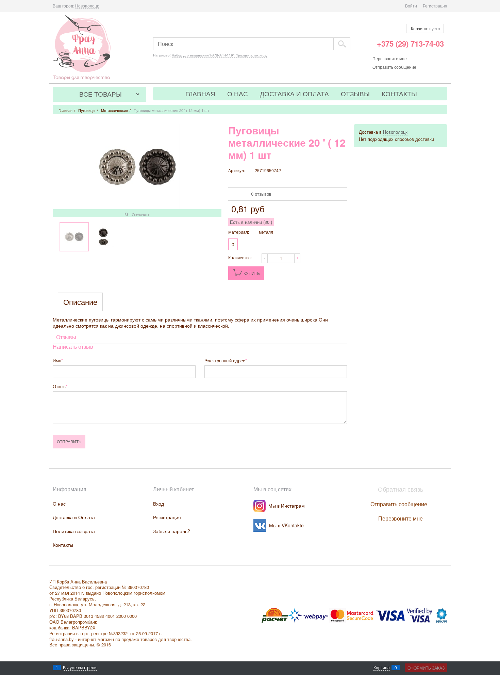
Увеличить (141, 214)
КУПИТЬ (252, 273)
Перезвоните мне (389, 58)
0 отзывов (261, 194)
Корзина (381, 667)
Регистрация (435, 6)
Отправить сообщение (394, 67)
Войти (411, 6)
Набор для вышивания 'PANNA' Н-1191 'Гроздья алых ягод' (219, 55)
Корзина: (425, 28)
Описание (80, 302)
